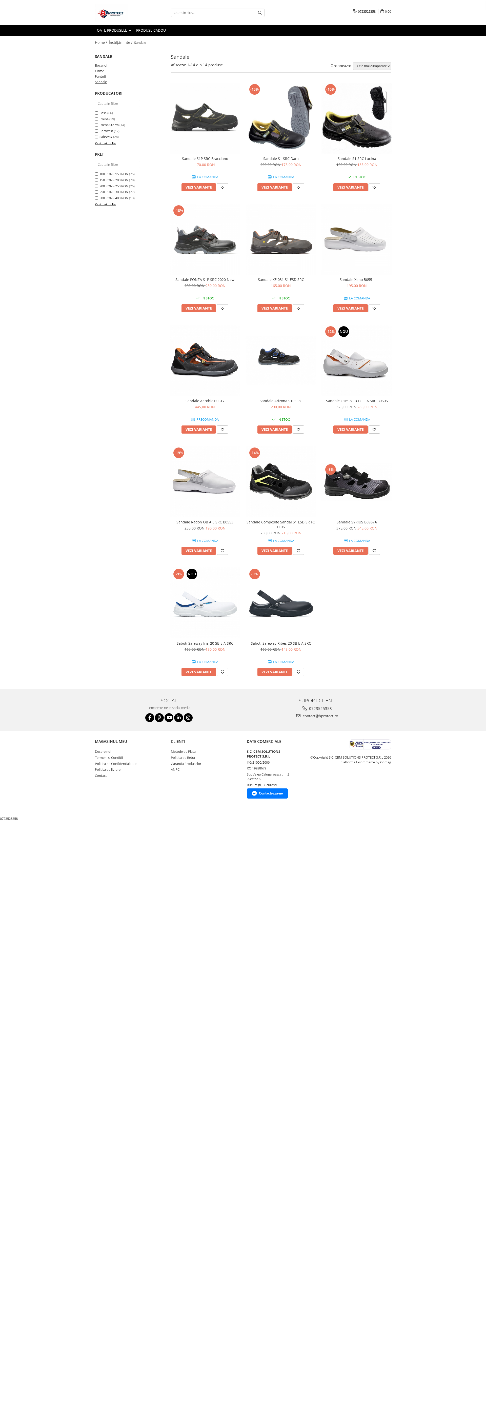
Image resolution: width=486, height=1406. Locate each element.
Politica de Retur (183, 757)
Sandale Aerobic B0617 (205, 400)
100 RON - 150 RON (113, 174)
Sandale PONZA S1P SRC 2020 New (204, 279)
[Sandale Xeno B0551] (356, 239)
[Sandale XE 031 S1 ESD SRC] (281, 239)
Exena (104, 119)
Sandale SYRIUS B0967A (357, 522)
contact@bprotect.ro (320, 715)
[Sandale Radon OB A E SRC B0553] (205, 481)
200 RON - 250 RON (113, 186)
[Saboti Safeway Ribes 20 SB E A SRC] (281, 602)
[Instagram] (188, 717)
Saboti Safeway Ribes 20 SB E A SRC (281, 643)
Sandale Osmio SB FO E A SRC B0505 (357, 400)
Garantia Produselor (186, 763)
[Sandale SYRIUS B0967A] (356, 481)
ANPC (175, 769)
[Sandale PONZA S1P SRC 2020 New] (205, 239)
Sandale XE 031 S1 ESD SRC (281, 279)
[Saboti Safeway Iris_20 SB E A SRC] (205, 602)
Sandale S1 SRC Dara (281, 158)
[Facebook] (149, 717)
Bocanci (101, 65)
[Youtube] (169, 717)
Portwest (106, 131)
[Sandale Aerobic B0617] (205, 360)
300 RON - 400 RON (113, 198)
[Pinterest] (159, 717)
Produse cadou (151, 30)
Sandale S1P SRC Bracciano (205, 158)
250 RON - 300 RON (113, 192)
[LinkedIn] (178, 717)
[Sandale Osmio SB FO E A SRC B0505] (356, 360)
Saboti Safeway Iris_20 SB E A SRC (205, 643)
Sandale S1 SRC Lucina (357, 158)
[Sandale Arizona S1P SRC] (281, 360)
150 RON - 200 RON (113, 180)
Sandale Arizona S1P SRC (281, 400)
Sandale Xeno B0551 (357, 279)
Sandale (101, 81)
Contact (101, 775)
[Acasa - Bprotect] (120, 13)
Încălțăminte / (121, 42)
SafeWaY (105, 136)
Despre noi (103, 751)
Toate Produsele (111, 30)
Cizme (99, 71)
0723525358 (320, 708)
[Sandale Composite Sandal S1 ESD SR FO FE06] (281, 481)
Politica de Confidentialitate (115, 763)
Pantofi (100, 76)
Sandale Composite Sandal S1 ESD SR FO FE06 (281, 524)
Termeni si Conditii (109, 757)
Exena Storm (109, 125)
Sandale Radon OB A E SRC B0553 (204, 522)
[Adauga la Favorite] (222, 187)
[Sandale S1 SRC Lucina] (356, 118)
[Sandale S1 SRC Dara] (281, 118)
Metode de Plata (183, 751)
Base (103, 113)
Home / (101, 42)
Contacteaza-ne (271, 793)
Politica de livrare (107, 769)
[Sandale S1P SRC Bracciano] (205, 118)
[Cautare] (260, 13)
